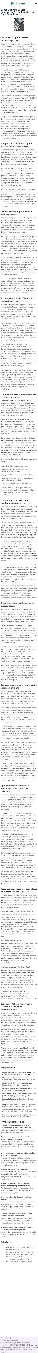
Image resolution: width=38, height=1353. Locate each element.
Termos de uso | (6, 1338)
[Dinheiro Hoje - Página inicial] (18, 3)
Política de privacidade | (10, 1340)
